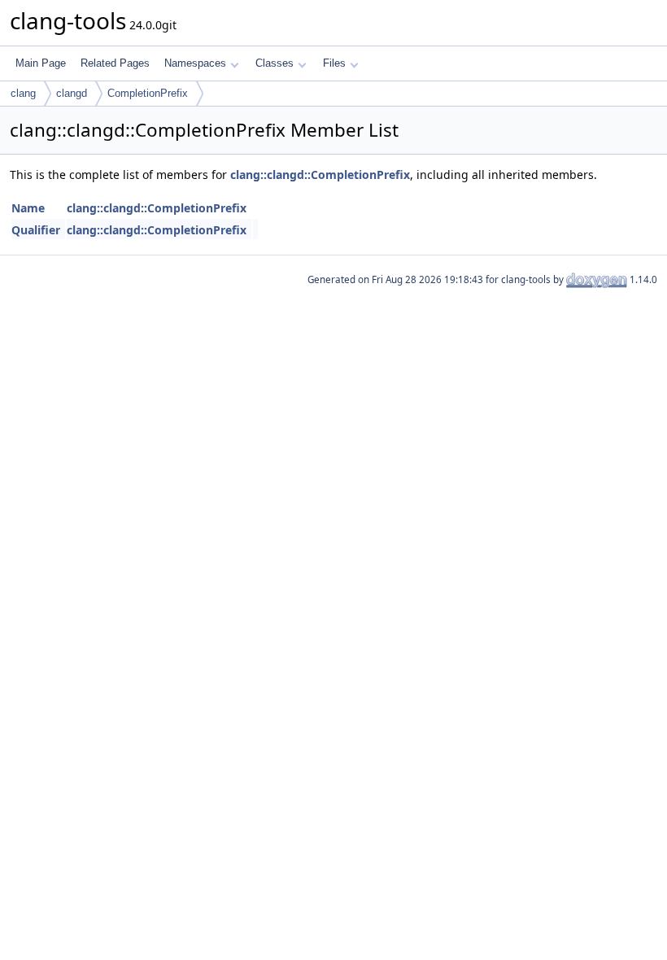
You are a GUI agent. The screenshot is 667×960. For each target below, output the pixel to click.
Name (28, 208)
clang (23, 93)
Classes (274, 63)
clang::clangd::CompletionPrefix (320, 174)
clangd (71, 93)
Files (334, 63)
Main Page (40, 63)
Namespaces (195, 63)
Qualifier (35, 230)
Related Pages (115, 63)
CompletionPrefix (147, 93)
